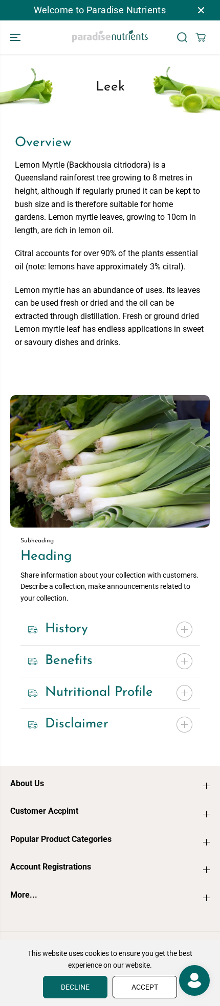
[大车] (200, 37)
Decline (75, 987)
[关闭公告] (201, 10)
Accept (144, 987)
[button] (16, 37)
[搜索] (182, 37)
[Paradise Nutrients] (110, 37)
